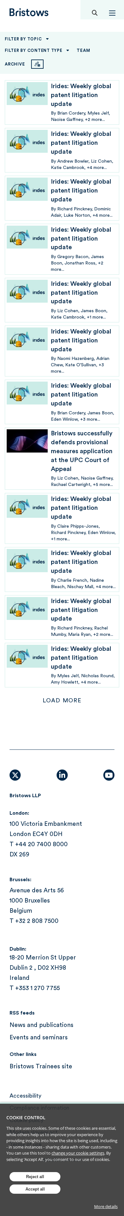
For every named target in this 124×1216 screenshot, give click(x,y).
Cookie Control (25, 1117)
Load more (62, 700)
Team (83, 50)
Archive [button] (15, 64)
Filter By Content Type (33, 51)
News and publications (41, 1025)
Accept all (35, 1189)
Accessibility (25, 1096)
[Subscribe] (37, 64)
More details (106, 1206)
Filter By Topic (23, 39)
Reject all (35, 1176)
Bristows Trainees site (41, 1067)
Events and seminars (39, 1038)
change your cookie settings (78, 1153)
